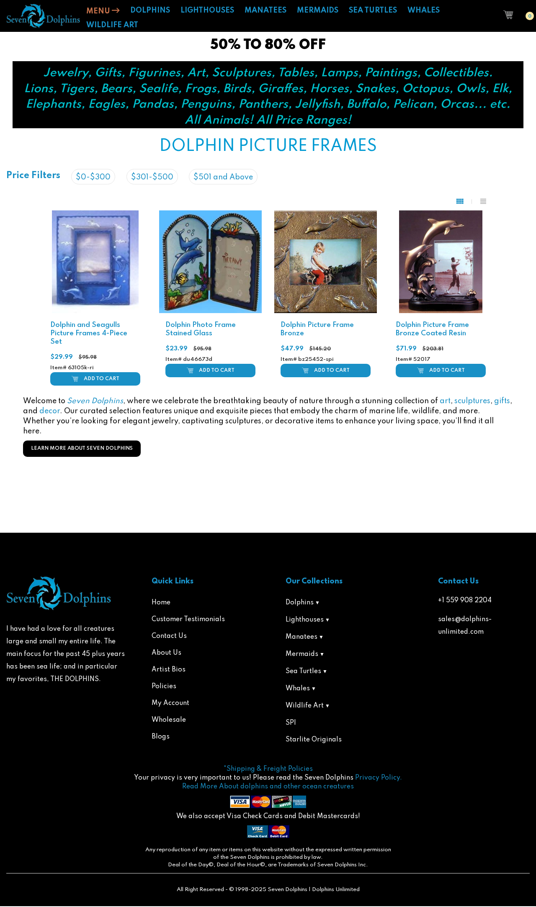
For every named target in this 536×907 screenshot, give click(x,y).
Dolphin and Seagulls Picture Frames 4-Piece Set (88, 333)
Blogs (161, 736)
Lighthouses (305, 620)
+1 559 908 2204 (465, 600)
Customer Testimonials (188, 619)
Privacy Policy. (378, 778)
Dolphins (300, 602)
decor (49, 411)
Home (161, 602)
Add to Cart (101, 378)
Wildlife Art (305, 705)
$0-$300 (93, 177)
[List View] (483, 201)
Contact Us (169, 636)
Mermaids (302, 654)
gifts (502, 401)
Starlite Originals (314, 739)
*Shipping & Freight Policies (268, 769)
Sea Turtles (303, 671)
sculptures (472, 401)
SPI (291, 723)
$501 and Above (223, 177)
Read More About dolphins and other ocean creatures (268, 786)
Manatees (301, 637)
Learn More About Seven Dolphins (82, 448)
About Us (166, 653)
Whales (298, 688)
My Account (170, 703)
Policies (164, 686)
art (445, 401)
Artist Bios (169, 669)
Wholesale (169, 720)
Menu (99, 11)
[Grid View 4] (464, 201)
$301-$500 (152, 177)
